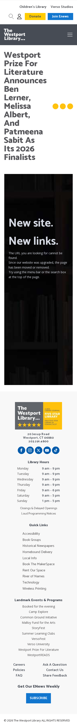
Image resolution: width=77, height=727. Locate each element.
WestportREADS (38, 655)
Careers (19, 665)
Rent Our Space (33, 570)
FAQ (19, 675)
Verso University (38, 644)
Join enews (60, 16)
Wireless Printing (34, 589)
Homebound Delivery (37, 552)
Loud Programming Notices (38, 513)
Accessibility (31, 534)
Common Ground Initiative (38, 617)
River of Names (33, 576)
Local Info (29, 558)
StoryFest (38, 628)
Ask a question (55, 665)
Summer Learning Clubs (38, 633)
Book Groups (31, 540)
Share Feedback (55, 675)
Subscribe (38, 698)
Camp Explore (38, 612)
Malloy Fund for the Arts (38, 623)
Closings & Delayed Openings (38, 508)
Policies (19, 670)
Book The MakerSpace (38, 564)
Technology (30, 582)
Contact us (55, 670)
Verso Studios (62, 7)
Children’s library (32, 7)
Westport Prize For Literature (38, 650)
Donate (35, 16)
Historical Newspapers (38, 546)
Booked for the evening (38, 606)
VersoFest (39, 639)
